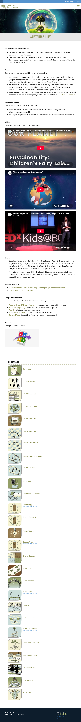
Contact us (20, 714)
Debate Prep (28, 542)
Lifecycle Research (30, 442)
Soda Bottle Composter (66, 95)
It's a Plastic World (30, 406)
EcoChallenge (28, 680)
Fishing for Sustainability (32, 617)
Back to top (10, 712)
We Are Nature (29, 667)
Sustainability (28, 580)
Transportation (29, 591)
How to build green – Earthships (21, 290)
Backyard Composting (17, 307)
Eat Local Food (14, 315)
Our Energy (27, 504)
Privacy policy (9, 714)
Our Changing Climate (31, 493)
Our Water (27, 605)
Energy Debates (29, 556)
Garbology (27, 369)
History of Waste (29, 381)
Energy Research (29, 517)
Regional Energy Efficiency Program (22, 305)
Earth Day (27, 692)
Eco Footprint (28, 568)
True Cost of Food (30, 628)
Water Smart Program (17, 312)
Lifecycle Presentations (32, 456)
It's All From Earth (30, 393)
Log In (78, 2)
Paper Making (28, 481)
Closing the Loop (29, 467)
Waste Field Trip (29, 418)
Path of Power (28, 531)
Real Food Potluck (30, 655)
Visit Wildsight (69, 2)
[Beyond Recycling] (9, 6)
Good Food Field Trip (31, 642)
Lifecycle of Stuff (30, 431)
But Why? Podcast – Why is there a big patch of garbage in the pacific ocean (37, 287)
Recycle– (12, 310)
